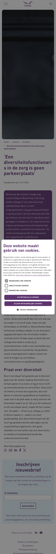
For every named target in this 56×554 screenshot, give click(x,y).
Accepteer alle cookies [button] (28, 297)
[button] (28, 309)
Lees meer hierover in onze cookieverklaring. (33, 275)
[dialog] (28, 277)
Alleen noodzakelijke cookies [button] (28, 304)
